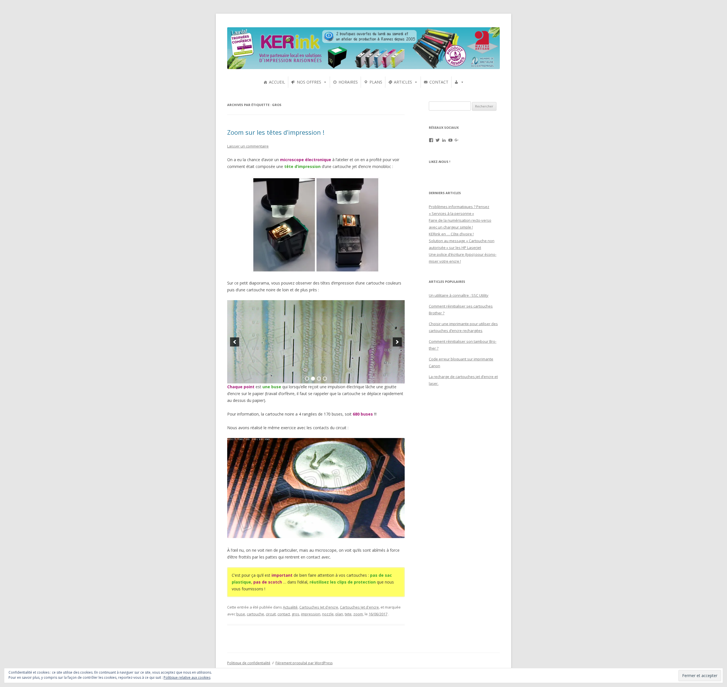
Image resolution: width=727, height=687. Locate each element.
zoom (358, 614)
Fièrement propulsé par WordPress (304, 663)
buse (240, 614)
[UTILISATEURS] (459, 82)
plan (339, 614)
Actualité (290, 607)
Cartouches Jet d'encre (318, 607)
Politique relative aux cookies (187, 677)
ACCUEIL (277, 82)
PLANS (375, 82)
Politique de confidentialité (248, 663)
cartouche (255, 614)
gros (295, 614)
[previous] (234, 341)
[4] (325, 379)
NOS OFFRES (309, 82)
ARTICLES (403, 82)
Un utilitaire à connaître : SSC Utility (458, 295)
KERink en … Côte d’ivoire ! (451, 233)
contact (283, 614)
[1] (307, 379)
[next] (397, 341)
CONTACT (438, 82)
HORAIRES (348, 82)
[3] (319, 379)
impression (310, 614)
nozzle (328, 614)
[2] (313, 379)
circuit (271, 614)
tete (348, 614)
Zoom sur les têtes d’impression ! (275, 132)
